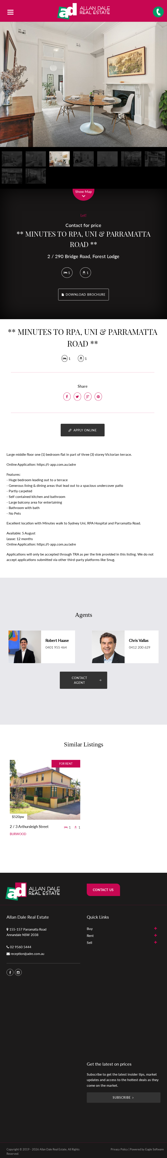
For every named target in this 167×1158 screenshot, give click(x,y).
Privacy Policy (119, 1149)
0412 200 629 (139, 647)
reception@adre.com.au (27, 954)
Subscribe (122, 1097)
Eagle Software (154, 1149)
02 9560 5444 (20, 947)
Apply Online (84, 430)
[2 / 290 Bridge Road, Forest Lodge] (83, 84)
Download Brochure (85, 294)
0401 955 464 (56, 647)
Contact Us (103, 890)
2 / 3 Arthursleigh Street (29, 826)
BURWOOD (18, 834)
